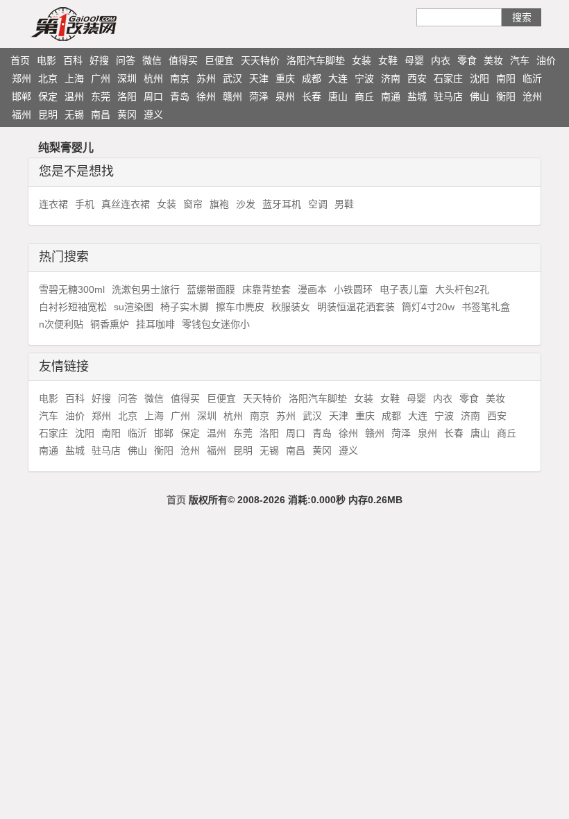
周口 (153, 96)
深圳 (127, 78)
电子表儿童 (404, 289)
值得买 (183, 60)
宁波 (364, 78)
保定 (48, 96)
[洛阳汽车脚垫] (100, 23)
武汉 (232, 78)
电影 (46, 60)
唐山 (338, 96)
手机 (84, 204)
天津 (259, 78)
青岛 (179, 96)
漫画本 (312, 289)
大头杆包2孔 (462, 289)
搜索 (522, 17)
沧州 (532, 96)
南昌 (100, 114)
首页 (20, 60)
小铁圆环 (353, 289)
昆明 (48, 114)
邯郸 (21, 96)
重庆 (285, 78)
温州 (74, 96)
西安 (417, 78)
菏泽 (259, 96)
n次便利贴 (61, 324)
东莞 (100, 96)
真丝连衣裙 (125, 204)
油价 (546, 60)
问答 (125, 60)
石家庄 (448, 78)
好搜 (99, 60)
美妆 (493, 60)
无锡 (74, 114)
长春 (311, 96)
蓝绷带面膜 (211, 289)
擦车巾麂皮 (240, 306)
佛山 (479, 96)
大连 (338, 78)
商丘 (364, 96)
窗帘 (193, 204)
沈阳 (479, 78)
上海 (74, 78)
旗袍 (219, 204)
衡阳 (506, 96)
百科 (73, 60)
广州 (100, 78)
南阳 (506, 78)
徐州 (206, 96)
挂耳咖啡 (155, 324)
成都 (311, 78)
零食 (467, 60)
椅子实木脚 (184, 306)
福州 (21, 114)
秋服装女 (290, 306)
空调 (318, 204)
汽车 (519, 60)
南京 (179, 78)
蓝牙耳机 (281, 204)
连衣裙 (53, 204)
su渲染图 (133, 306)
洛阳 (127, 96)
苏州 (206, 78)
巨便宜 (219, 60)
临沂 (532, 78)
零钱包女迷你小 (216, 324)
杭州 (153, 78)
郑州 (21, 78)
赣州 (232, 96)
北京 (48, 78)
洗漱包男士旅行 (146, 289)
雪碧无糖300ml (72, 289)
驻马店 (448, 96)
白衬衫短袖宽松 (73, 306)
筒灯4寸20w (428, 306)
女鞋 (388, 60)
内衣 (440, 60)
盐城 (417, 96)
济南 (390, 78)
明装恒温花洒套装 (356, 306)
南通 (390, 96)
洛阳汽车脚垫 (316, 60)
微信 (152, 60)
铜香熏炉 (109, 324)
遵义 (153, 114)
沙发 (245, 204)
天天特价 (260, 60)
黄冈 (127, 114)
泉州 (285, 96)
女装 (361, 60)
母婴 (414, 60)
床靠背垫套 (266, 289)
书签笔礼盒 (485, 306)
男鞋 (344, 204)
